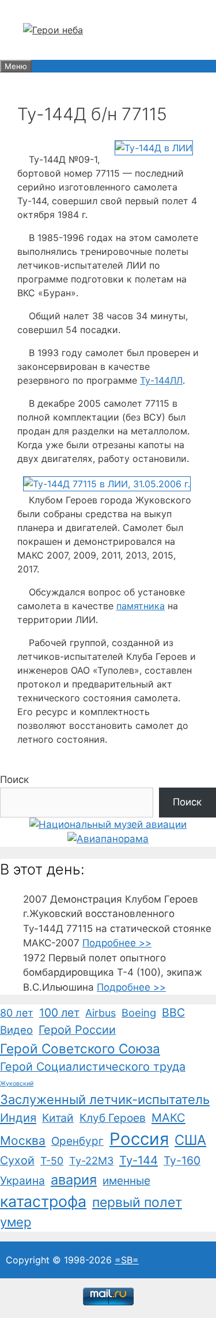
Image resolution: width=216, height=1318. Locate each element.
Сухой (17, 1160)
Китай (58, 1118)
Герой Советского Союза (80, 1048)
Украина (22, 1180)
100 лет (59, 1012)
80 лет (16, 1013)
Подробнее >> (116, 943)
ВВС (173, 1012)
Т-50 (51, 1161)
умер (15, 1221)
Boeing (139, 1012)
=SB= (127, 1260)
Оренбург (77, 1141)
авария (74, 1179)
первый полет (137, 1202)
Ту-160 (182, 1160)
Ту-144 (138, 1160)
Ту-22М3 (91, 1161)
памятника (140, 606)
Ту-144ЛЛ (161, 380)
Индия (18, 1118)
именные (126, 1180)
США (190, 1140)
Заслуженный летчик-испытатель (105, 1099)
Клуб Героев (112, 1118)
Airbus (100, 1013)
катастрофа (43, 1201)
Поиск (14, 779)
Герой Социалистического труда (92, 1066)
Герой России (77, 1030)
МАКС (168, 1118)
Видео (16, 1029)
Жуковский (16, 1083)
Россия (139, 1139)
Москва (23, 1140)
